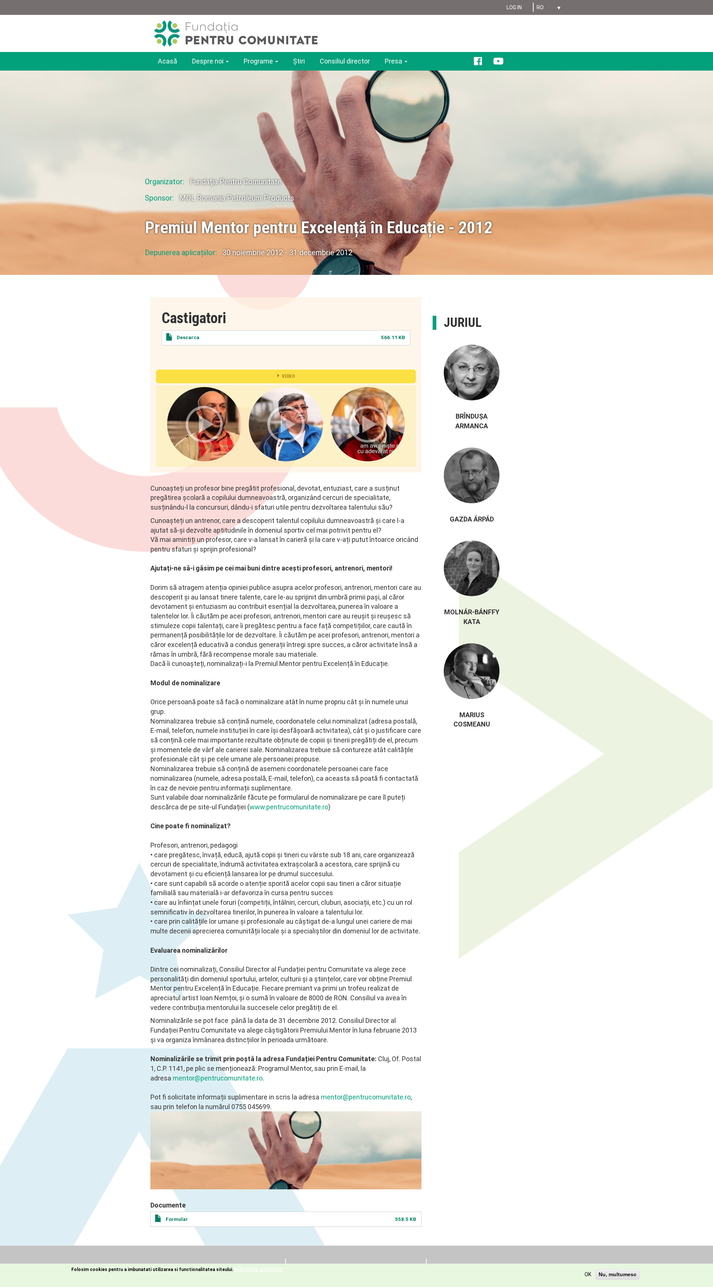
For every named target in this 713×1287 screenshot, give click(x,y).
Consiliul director (345, 61)
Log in (514, 7)
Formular (177, 1219)
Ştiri (299, 61)
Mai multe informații (259, 1269)
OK (588, 1274)
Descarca (188, 337)
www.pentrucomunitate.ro (289, 807)
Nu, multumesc (618, 1274)
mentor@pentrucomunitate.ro (218, 1078)
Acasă (167, 61)
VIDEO (288, 376)
